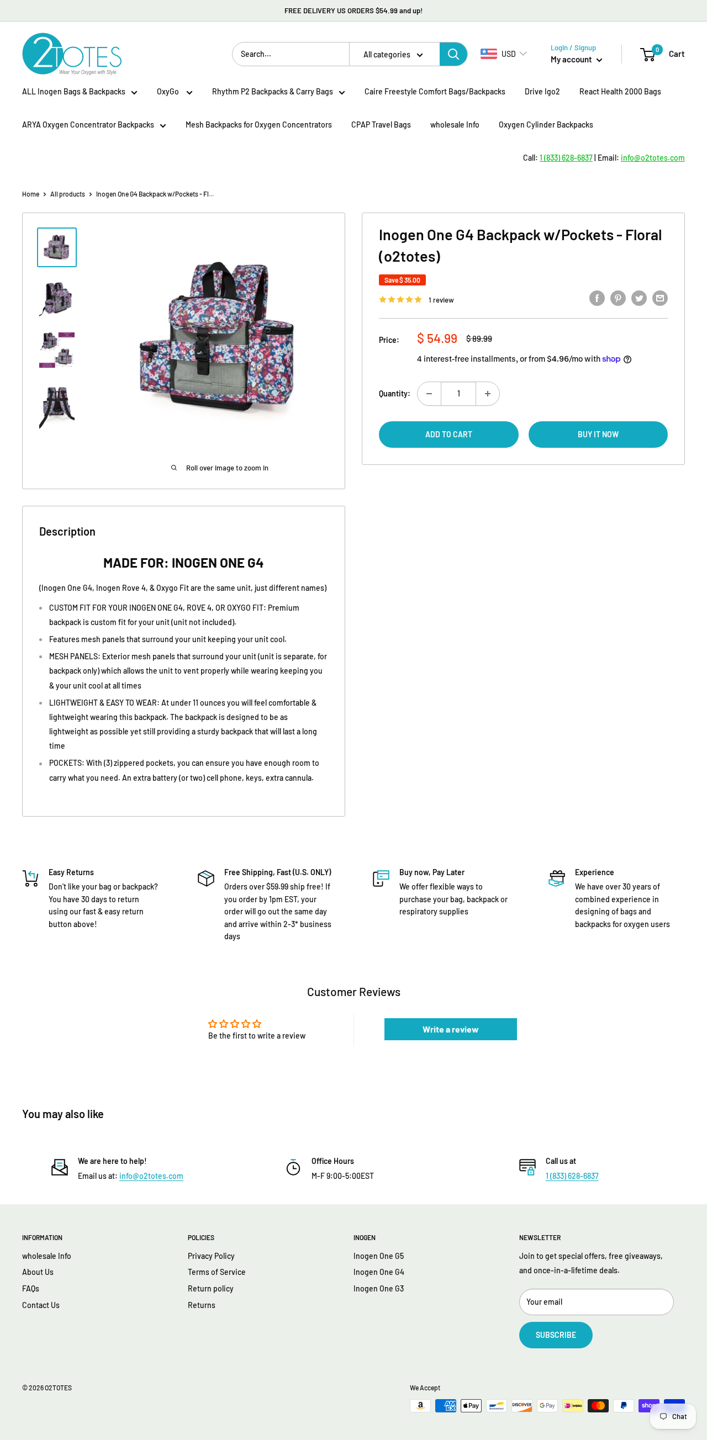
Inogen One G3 (379, 1288)
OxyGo (169, 91)
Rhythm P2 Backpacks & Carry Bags (272, 91)
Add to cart (448, 434)
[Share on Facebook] (597, 297)
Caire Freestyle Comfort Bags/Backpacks (435, 91)
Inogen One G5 (379, 1256)
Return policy (211, 1288)
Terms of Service (217, 1272)
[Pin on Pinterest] (618, 297)
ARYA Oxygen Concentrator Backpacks (88, 124)
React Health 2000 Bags (620, 91)
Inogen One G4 (379, 1272)
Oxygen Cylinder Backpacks (546, 124)
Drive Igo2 (542, 91)
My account (572, 59)
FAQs (30, 1288)
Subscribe (556, 1335)
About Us (38, 1272)
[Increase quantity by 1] (487, 393)
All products (67, 194)
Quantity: (394, 393)
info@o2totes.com (151, 1175)
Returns (201, 1305)
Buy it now (598, 434)
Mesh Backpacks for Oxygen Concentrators (259, 124)
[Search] (453, 54)
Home (30, 194)
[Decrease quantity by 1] (429, 393)
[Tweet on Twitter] (639, 297)
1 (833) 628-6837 (572, 1175)
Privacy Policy (211, 1256)
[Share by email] (660, 297)
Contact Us (41, 1305)
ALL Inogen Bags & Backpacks (73, 91)
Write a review (451, 1029)
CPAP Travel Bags (381, 124)
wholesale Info (454, 124)
